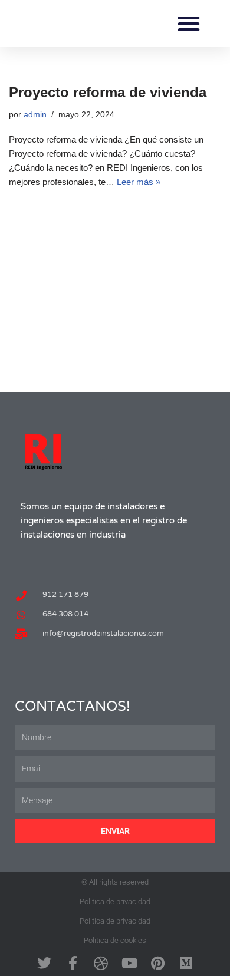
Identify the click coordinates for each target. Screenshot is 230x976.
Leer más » (138, 182)
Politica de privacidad (115, 901)
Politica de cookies (115, 940)
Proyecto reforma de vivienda (107, 92)
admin (35, 114)
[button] (188, 23)
